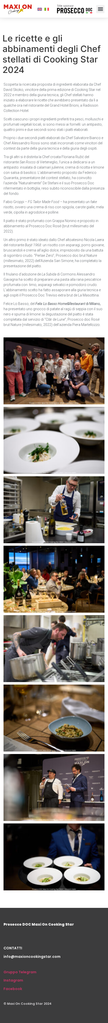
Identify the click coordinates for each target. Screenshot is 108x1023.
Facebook (13, 988)
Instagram (13, 980)
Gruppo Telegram (20, 972)
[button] (100, 9)
